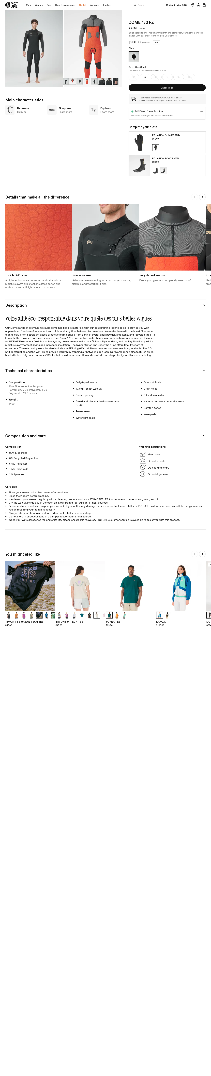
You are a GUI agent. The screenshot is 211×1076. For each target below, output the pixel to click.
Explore (107, 5)
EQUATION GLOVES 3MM (166, 135)
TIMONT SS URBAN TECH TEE (24, 621)
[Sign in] (197, 5)
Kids (49, 5)
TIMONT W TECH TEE (69, 621)
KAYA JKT (162, 621)
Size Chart (140, 67)
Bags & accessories (65, 5)
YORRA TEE (113, 621)
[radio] (134, 56)
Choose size (167, 87)
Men (28, 5)
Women (39, 5)
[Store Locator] (192, 5)
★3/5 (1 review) (137, 28)
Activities (94, 5)
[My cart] (204, 5)
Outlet (82, 5)
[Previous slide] (194, 197)
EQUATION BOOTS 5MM (165, 158)
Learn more (171, 35)
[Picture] (11, 5)
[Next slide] (202, 197)
